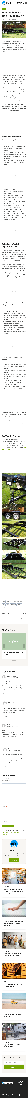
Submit (14, 1067)
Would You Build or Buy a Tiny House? (21, 616)
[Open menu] (26, 2)
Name (4, 806)
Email (4, 814)
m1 (8, 604)
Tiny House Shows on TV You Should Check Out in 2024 (7, 617)
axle (3, 601)
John (4, 19)
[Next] (24, 646)
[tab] (12, 660)
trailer (4, 608)
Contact (20, 1086)
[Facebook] (19, 1095)
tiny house (13, 604)
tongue (19, 604)
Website (4, 821)
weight (9, 608)
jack (3, 604)
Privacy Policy (20, 1082)
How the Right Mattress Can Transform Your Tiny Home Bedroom (13, 923)
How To (4, 9)
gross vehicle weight (18, 601)
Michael (10, 749)
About (20, 1080)
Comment (5, 785)
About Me (14, 860)
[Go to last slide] (4, 646)
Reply (4, 694)
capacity (9, 601)
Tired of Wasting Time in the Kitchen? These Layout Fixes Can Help (13, 891)
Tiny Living (6, 887)
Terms (20, 1084)
